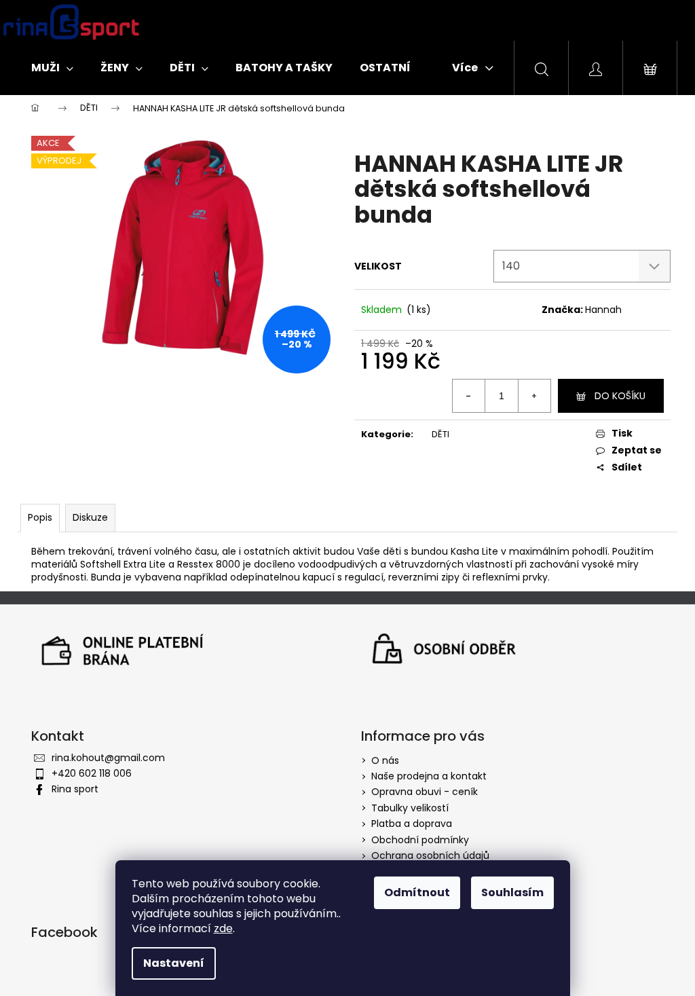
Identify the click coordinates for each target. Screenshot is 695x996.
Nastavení (173, 963)
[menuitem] (52, 68)
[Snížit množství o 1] (469, 396)
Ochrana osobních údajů (430, 855)
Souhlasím (512, 892)
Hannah (603, 309)
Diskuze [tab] (90, 517)
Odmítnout (417, 892)
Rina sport (75, 789)
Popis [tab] (40, 517)
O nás (385, 760)
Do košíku (620, 396)
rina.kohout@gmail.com (108, 757)
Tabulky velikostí (410, 808)
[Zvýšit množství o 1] (534, 396)
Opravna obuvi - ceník (424, 791)
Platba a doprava (411, 823)
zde (223, 928)
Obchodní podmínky (420, 840)
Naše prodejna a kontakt (429, 776)
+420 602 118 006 (92, 773)
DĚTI (440, 434)
